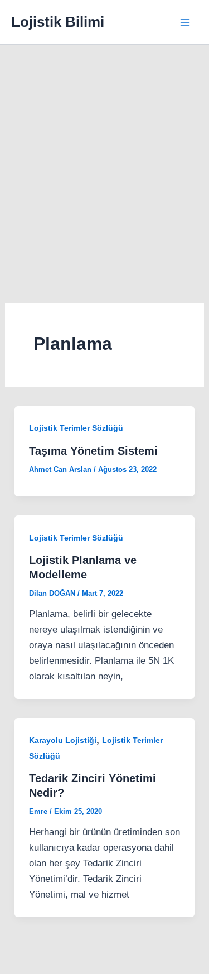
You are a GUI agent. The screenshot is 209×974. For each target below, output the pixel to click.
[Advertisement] (104, 154)
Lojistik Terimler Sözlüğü (76, 427)
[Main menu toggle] (185, 22)
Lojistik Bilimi (57, 21)
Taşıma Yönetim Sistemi (93, 451)
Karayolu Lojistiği (62, 740)
